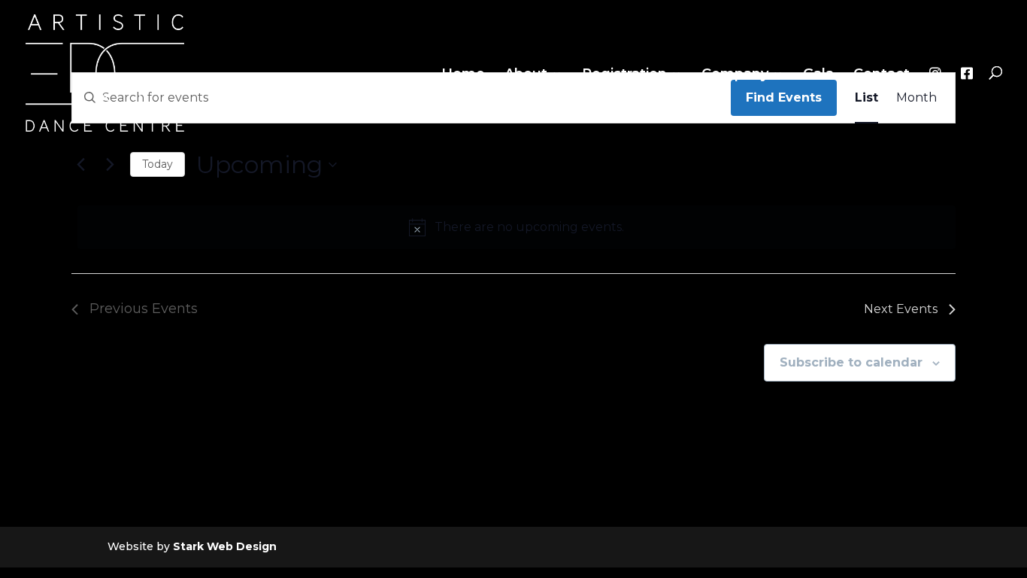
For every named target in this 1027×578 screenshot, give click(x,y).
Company (734, 75)
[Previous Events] (80, 165)
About (525, 75)
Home (463, 75)
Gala (818, 75)
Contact (881, 75)
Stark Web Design (225, 546)
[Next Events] (110, 165)
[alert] (516, 227)
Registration (624, 75)
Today (157, 164)
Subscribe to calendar (851, 362)
